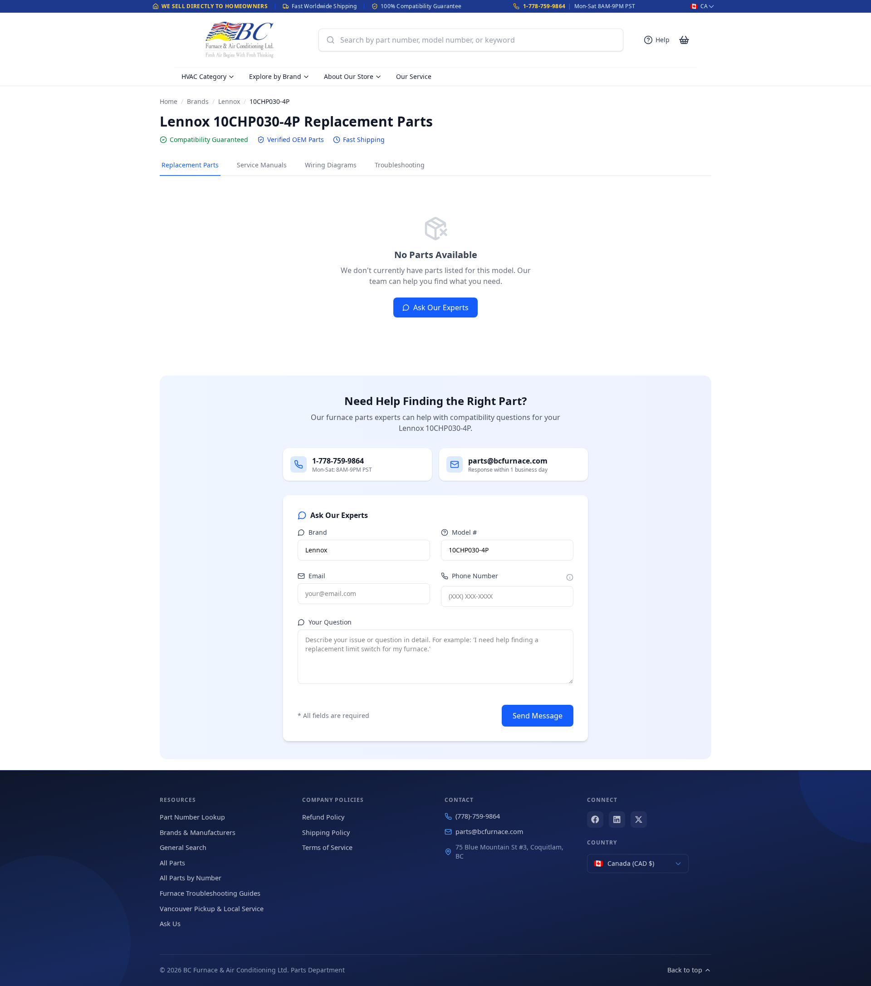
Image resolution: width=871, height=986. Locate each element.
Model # (464, 532)
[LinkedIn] (617, 819)
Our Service (413, 76)
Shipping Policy (326, 832)
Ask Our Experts (441, 307)
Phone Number (475, 575)
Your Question (330, 622)
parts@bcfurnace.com (489, 831)
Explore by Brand (275, 76)
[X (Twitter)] (639, 819)
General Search (183, 847)
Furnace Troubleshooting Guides (210, 893)
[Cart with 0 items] (684, 39)
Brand (317, 532)
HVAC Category (203, 76)
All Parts (172, 863)
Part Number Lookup (192, 817)
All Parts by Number (190, 878)
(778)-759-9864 (477, 816)
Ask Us (170, 923)
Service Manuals (262, 165)
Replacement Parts (190, 165)
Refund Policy (323, 817)
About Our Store (348, 76)
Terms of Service (327, 847)
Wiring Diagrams (331, 165)
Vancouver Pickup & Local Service (212, 908)
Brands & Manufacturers (197, 832)
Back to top (684, 970)
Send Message (538, 716)
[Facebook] (595, 819)
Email (316, 575)
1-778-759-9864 (544, 6)
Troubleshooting (400, 165)
